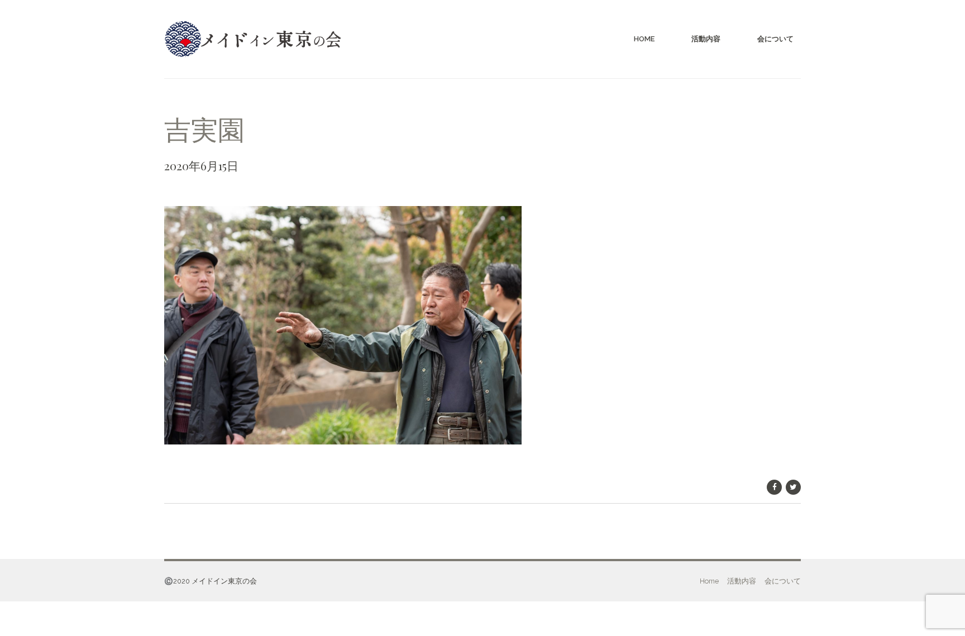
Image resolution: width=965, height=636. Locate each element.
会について (775, 39)
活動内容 (705, 39)
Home (644, 39)
